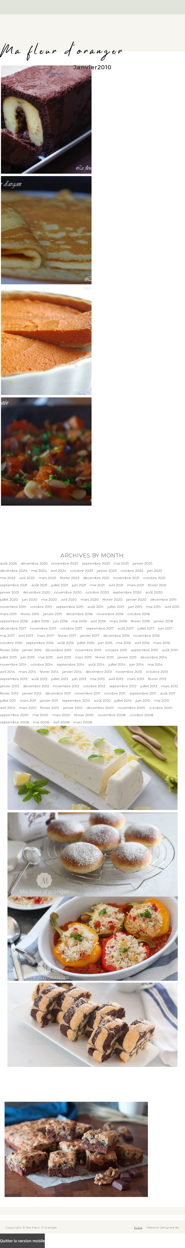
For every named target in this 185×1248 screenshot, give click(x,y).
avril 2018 (98, 621)
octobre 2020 (97, 592)
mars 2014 (27, 671)
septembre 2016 (39, 643)
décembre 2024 (13, 570)
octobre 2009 (160, 708)
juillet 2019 (115, 607)
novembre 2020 (68, 592)
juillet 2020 (9, 599)
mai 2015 (45, 657)
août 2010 (102, 700)
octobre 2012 (94, 686)
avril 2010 (7, 708)
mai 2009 (40, 715)
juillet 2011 (8, 700)
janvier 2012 (31, 693)
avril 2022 (27, 578)
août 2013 (39, 679)
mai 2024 (39, 570)
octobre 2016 (11, 643)
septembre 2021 (13, 585)
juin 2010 (143, 700)
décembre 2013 (99, 671)
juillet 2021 (59, 585)
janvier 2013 (9, 686)
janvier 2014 (72, 671)
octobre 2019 (41, 607)
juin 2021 (79, 585)
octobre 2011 (115, 693)
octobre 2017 (71, 628)
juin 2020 (29, 599)
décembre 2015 (58, 650)
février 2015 (104, 657)
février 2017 (67, 635)
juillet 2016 (85, 643)
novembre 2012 (66, 686)
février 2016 (9, 650)
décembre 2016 (116, 635)
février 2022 (69, 578)
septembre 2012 (123, 686)
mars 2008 (82, 722)
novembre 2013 (129, 671)
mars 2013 (135, 679)
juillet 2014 (117, 664)
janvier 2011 (49, 700)
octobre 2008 (141, 715)
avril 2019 (172, 607)
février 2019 (30, 614)
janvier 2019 (52, 614)
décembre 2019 (163, 599)
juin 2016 (105, 643)
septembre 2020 (127, 592)
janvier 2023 (107, 570)
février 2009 (84, 715)
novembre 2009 (131, 708)
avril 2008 (61, 722)
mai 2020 (49, 599)
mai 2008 (41, 722)
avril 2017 (26, 635)
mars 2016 (161, 643)
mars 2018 (118, 621)
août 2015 (170, 650)
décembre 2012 (36, 686)
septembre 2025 (96, 563)
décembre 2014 (153, 657)
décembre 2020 (36, 592)
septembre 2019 (70, 607)
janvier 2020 (136, 599)
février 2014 (49, 671)
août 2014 (96, 664)
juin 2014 (136, 664)
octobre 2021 (154, 578)
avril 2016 (142, 643)
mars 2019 (8, 614)
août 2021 (39, 585)
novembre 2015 (88, 650)
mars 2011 (28, 700)
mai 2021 (97, 585)
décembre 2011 (58, 693)
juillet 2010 (123, 700)
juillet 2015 (8, 657)
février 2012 (9, 693)
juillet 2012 (148, 686)
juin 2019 (135, 607)
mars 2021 (135, 585)
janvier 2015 (127, 657)
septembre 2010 (76, 700)
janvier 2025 (142, 563)
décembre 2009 (100, 708)
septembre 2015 (144, 650)
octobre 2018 (138, 614)
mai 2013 (97, 679)
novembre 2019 (13, 607)
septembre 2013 (13, 679)
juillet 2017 (146, 628)
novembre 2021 (126, 578)
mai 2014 (155, 664)
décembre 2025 (34, 563)
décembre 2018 (79, 614)
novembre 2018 (110, 614)
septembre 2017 (100, 628)
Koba (138, 1227)
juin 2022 (154, 570)
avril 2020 (69, 599)
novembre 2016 (146, 635)
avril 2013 (116, 679)
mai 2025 (121, 563)
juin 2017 (165, 628)
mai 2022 (7, 578)
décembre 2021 (96, 578)
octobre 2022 (131, 570)
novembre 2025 (64, 563)
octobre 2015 (116, 650)
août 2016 (65, 643)
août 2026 (8, 563)
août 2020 (154, 592)
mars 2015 (83, 657)
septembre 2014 (70, 664)
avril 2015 (64, 657)
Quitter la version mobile (22, 1240)
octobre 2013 (157, 671)
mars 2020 (90, 599)
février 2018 (140, 621)
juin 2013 (79, 679)
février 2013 (157, 679)
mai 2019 (153, 607)
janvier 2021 (9, 592)
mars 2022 (47, 578)
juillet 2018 (40, 621)
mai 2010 (161, 700)
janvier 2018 (163, 621)
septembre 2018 (14, 621)
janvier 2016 (31, 650)
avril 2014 (7, 671)
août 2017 (126, 628)
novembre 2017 (43, 628)
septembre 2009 (14, 715)
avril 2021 (116, 585)
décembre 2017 (13, 628)
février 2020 (112, 599)
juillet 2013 (59, 679)
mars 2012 (169, 686)
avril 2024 (58, 570)
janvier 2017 (89, 635)
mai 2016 (123, 643)
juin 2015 (27, 657)
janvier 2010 (73, 708)
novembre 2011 (87, 693)
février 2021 (157, 585)
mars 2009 (61, 715)
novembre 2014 (13, 664)
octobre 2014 (41, 664)
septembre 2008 (14, 722)
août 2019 (95, 607)
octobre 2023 (81, 570)
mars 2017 (45, 635)
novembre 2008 (112, 715)
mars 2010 (27, 708)
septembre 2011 (142, 693)
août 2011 (167, 693)
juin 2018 (60, 621)
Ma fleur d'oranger (62, 51)
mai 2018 (79, 621)
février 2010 (49, 708)
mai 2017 (7, 635)
